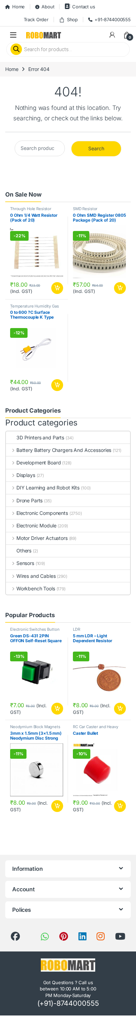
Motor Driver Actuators (42, 538)
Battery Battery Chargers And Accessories (63, 450)
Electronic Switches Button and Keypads (34, 631)
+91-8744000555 (113, 19)
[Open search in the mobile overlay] (68, 49)
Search (96, 148)
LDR (76, 629)
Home (18, 6)
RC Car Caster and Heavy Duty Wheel (95, 728)
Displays (25, 475)
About (47, 6)
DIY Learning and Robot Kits (48, 488)
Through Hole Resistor (30, 208)
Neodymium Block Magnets (35, 726)
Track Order (36, 19)
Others (23, 550)
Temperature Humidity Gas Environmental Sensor (34, 308)
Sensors (25, 563)
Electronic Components (42, 513)
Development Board (38, 462)
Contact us (83, 6)
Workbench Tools (35, 588)
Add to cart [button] (57, 288)
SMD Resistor (85, 208)
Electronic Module (36, 525)
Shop (72, 19)
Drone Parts (29, 500)
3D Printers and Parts (40, 437)
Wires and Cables (36, 576)
